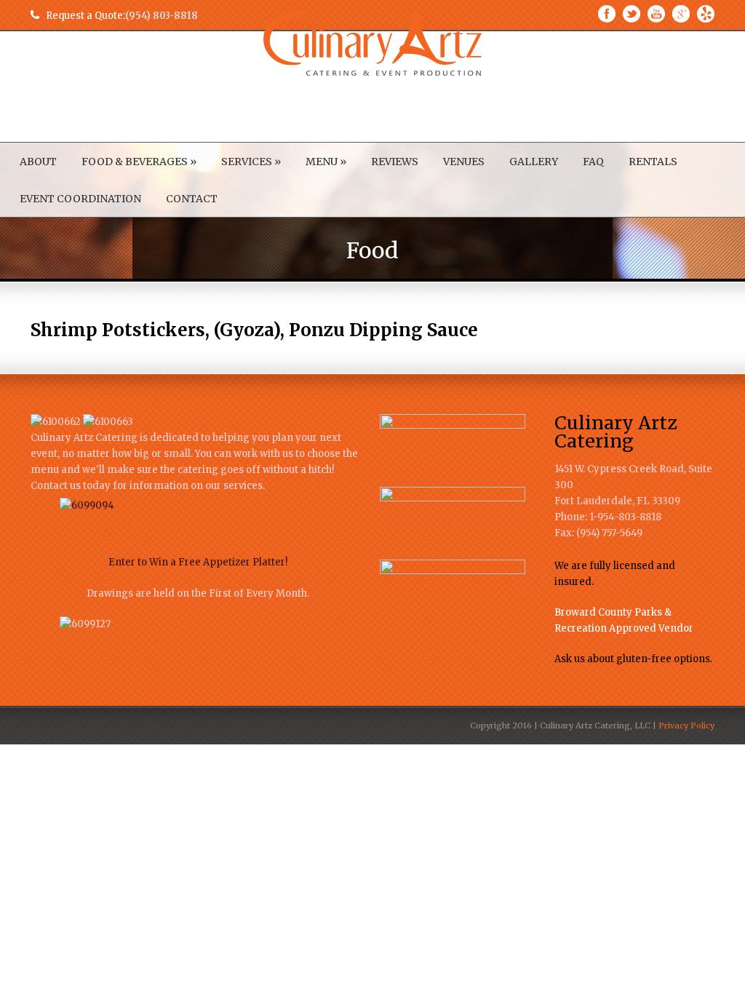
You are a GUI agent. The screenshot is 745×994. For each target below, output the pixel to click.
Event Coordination (80, 198)
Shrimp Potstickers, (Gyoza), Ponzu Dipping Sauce (254, 330)
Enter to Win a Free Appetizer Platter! (197, 562)
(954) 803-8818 (161, 15)
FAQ (593, 161)
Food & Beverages (138, 161)
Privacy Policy (686, 725)
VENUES (464, 161)
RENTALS (653, 161)
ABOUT (38, 161)
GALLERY (533, 161)
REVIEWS (394, 161)
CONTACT (192, 198)
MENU (326, 161)
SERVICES (251, 161)
